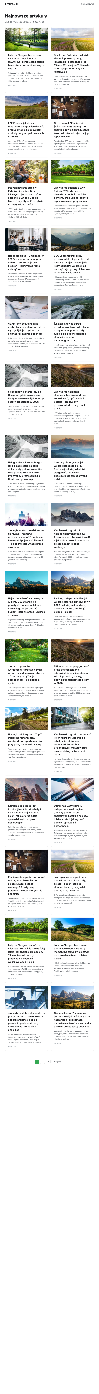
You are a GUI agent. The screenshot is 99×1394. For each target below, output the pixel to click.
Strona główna (87, 4)
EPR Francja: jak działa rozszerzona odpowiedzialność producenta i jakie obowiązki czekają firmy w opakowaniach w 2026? (26, 130)
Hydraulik (12, 4)
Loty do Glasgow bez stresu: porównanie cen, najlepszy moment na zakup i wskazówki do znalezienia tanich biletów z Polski (72, 952)
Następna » (57, 1062)
